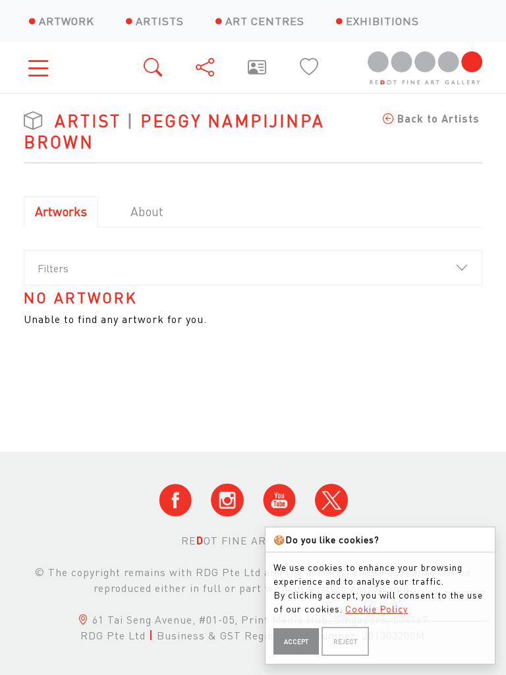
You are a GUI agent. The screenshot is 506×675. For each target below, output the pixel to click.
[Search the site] (153, 67)
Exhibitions (382, 21)
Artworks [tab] (61, 211)
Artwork (66, 21)
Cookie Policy (376, 608)
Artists (160, 21)
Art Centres (264, 21)
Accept (296, 641)
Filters (53, 268)
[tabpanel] (253, 308)
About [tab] (146, 211)
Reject (345, 641)
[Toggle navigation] (42, 67)
